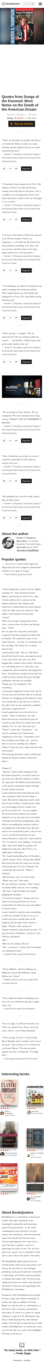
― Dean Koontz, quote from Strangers (18, 1009)
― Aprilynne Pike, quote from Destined (18, 954)
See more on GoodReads (28, 550)
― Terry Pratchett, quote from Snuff (17, 574)
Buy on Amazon (23, 123)
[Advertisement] (22, 71)
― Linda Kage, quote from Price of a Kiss (19, 1059)
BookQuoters (13, 4)
